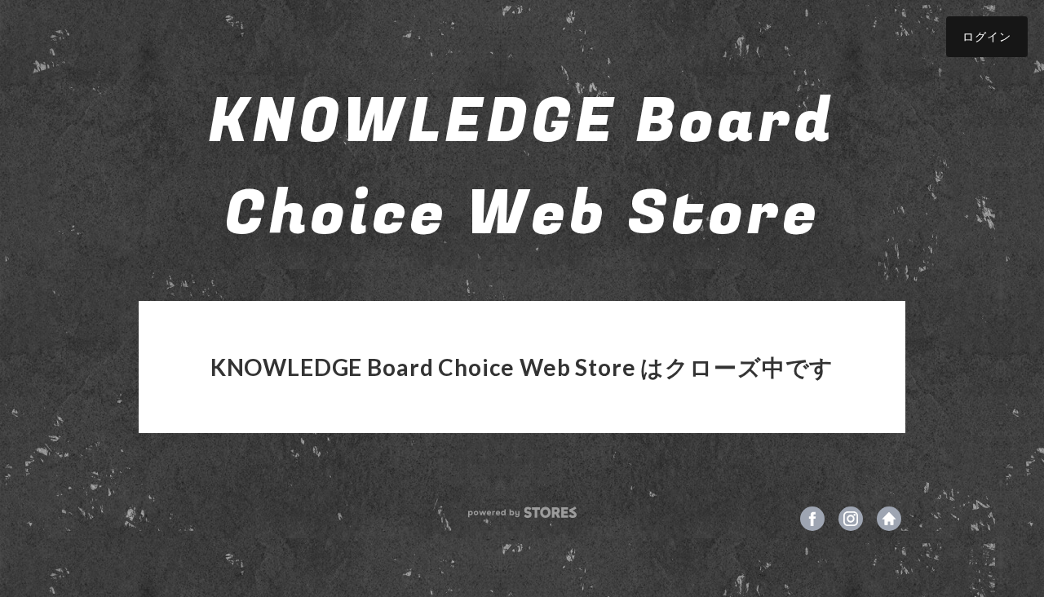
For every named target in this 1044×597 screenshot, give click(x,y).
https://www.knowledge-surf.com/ (889, 518)
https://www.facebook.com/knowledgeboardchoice (812, 518)
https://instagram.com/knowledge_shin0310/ (850, 518)
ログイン (986, 36)
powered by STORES (522, 512)
